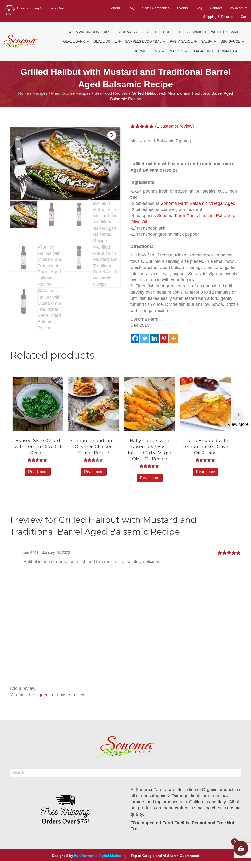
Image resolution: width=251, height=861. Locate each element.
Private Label (231, 51)
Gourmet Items (145, 51)
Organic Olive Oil (135, 32)
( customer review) (174, 126)
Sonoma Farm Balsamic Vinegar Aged (198, 203)
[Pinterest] (164, 338)
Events (182, 8)
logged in (44, 694)
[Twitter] (144, 338)
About (115, 8)
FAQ (131, 8)
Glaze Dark (74, 41)
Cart (244, 17)
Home (23, 93)
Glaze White (105, 41)
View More (238, 424)
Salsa (206, 41)
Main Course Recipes (71, 93)
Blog (198, 8)
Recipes (175, 51)
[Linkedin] (154, 338)
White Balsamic (225, 32)
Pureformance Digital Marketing (100, 856)
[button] (113, 32)
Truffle (169, 32)
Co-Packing (202, 51)
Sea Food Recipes (111, 93)
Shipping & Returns (218, 17)
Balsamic (193, 32)
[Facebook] (135, 338)
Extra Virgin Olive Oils (88, 32)
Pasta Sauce (181, 41)
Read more (38, 472)
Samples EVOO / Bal (143, 41)
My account (238, 8)
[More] (173, 338)
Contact (216, 8)
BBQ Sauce (230, 41)
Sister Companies (156, 8)
